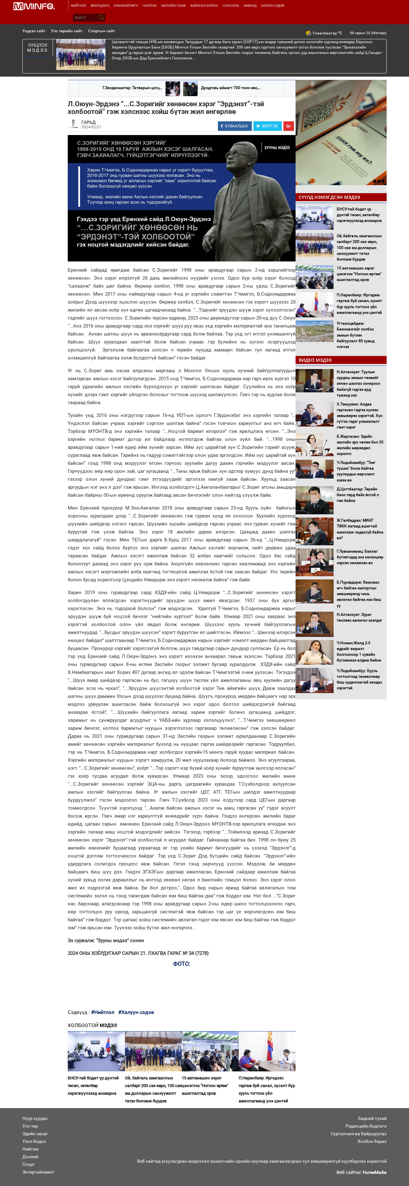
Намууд (250, 5)
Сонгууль (231, 5)
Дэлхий (30, 1156)
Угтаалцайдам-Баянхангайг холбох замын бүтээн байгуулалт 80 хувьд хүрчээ (355, 335)
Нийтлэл (78, 5)
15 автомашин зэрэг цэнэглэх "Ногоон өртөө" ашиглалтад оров (205, 1086)
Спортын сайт (101, 31)
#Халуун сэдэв (136, 1012)
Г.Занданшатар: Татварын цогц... (132, 88)
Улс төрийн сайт (66, 31)
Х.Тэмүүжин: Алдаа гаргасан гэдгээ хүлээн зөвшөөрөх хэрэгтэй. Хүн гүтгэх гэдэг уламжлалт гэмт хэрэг (359, 416)
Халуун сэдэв (272, 5)
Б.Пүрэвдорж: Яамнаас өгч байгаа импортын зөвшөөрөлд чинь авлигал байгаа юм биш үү (359, 594)
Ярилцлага (100, 5)
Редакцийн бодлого (366, 1126)
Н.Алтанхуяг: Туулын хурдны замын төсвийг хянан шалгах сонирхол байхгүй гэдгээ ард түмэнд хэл (358, 383)
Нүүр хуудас (35, 1118)
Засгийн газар (173, 5)
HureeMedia (375, 1172)
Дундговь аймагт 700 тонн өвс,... (231, 88)
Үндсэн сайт (33, 31)
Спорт (28, 1164)
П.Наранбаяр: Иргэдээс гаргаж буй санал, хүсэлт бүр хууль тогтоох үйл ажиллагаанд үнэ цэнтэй (267, 1089)
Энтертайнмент (38, 1172)
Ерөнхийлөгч (126, 5)
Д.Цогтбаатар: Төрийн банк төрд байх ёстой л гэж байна (358, 495)
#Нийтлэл (102, 1012)
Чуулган (150, 5)
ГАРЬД (88, 122)
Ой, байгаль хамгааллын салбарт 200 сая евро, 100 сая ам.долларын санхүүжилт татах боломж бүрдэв (153, 1089)
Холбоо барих (372, 1141)
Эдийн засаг (35, 1133)
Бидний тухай (372, 1118)
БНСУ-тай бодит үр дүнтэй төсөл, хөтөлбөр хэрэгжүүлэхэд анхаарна (93, 1086)
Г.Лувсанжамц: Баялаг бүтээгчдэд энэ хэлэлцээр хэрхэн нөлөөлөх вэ (360, 557)
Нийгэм (30, 1149)
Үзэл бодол (34, 1141)
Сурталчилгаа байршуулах (359, 1133)
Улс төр (30, 1126)
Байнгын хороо (204, 5)
